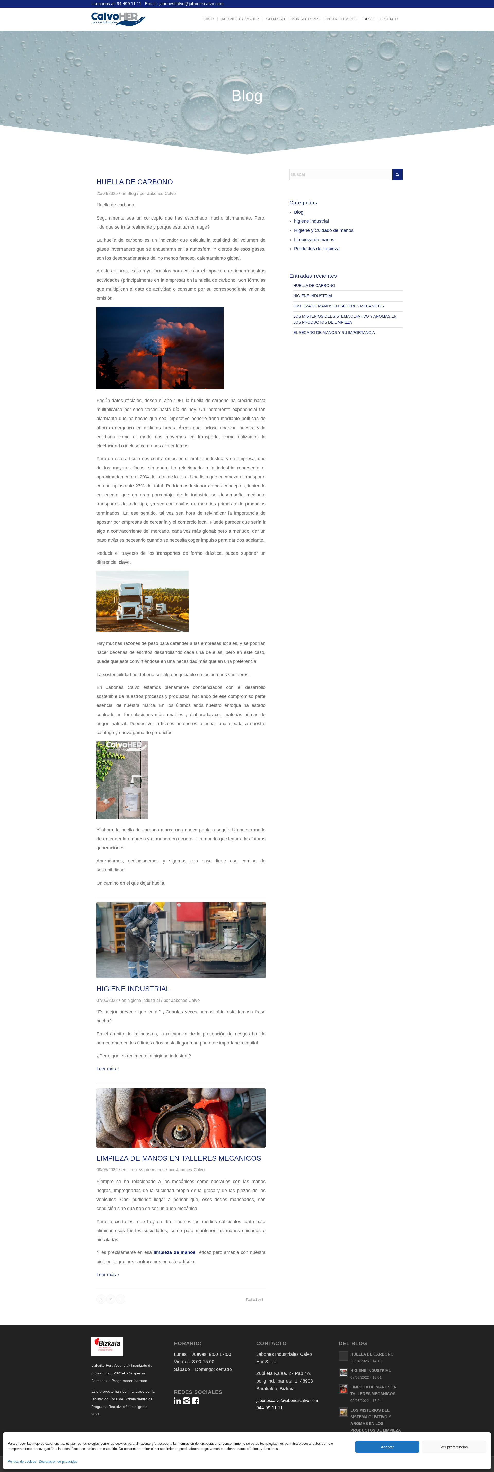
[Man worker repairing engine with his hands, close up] (181, 1118)
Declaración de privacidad (58, 1462)
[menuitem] (208, 19)
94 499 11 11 (129, 4)
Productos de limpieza (317, 248)
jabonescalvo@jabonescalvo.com (191, 4)
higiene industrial (143, 1000)
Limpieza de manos (146, 1169)
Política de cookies (22, 1462)
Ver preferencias (454, 1447)
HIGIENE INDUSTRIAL (133, 989)
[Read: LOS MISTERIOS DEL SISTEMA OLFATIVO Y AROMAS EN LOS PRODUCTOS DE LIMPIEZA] (343, 1412)
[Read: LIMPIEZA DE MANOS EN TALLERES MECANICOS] (343, 1389)
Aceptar (387, 1447)
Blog (131, 193)
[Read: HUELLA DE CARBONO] (343, 1356)
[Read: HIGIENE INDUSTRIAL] (343, 1372)
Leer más (106, 1068)
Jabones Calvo (161, 193)
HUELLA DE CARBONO (134, 182)
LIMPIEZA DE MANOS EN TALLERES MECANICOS (178, 1158)
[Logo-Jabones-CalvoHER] (118, 19)
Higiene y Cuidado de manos (324, 230)
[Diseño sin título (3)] (181, 940)
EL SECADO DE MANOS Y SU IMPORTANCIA (334, 332)
